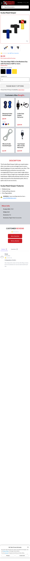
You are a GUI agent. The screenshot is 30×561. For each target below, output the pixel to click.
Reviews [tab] (4, 249)
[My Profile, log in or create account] (26, 2)
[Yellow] (14, 71)
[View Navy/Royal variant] (3, 124)
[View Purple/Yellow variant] (8, 124)
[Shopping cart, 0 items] (28, 3)
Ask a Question (15, 236)
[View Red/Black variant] (6, 124)
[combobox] (16, 7)
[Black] (3, 71)
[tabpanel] (15, 261)
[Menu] (2, 3)
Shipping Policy (4, 65)
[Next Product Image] (27, 29)
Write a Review (15, 241)
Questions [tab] (14, 249)
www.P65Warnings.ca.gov (9, 198)
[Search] (2, 7)
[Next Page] (28, 48)
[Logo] (9, 2)
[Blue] (8, 71)
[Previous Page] (2, 48)
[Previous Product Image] (3, 29)
